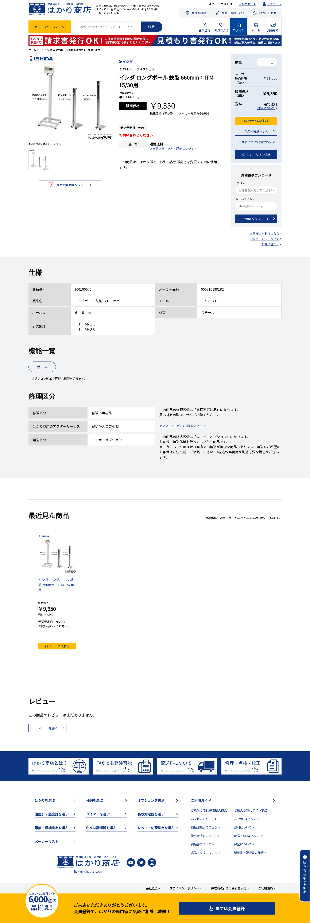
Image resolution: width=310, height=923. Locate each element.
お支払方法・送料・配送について (172, 148)
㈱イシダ (126, 61)
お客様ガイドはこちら (264, 233)
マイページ (274, 4)
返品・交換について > (205, 852)
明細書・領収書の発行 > (250, 852)
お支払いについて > (204, 819)
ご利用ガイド (247, 4)
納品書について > (202, 844)
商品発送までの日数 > (205, 827)
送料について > (244, 827)
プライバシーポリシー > (185, 888)
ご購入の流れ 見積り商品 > (252, 810)
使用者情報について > (205, 836)
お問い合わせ (270, 244)
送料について (266, 108)
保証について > (244, 844)
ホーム (32, 49)
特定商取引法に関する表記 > (230, 888)
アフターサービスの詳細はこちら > (182, 426)
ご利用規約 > (266, 888)
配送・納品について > (248, 836)
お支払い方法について (264, 239)
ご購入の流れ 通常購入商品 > (210, 810)
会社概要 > (153, 888)
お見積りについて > (247, 819)
